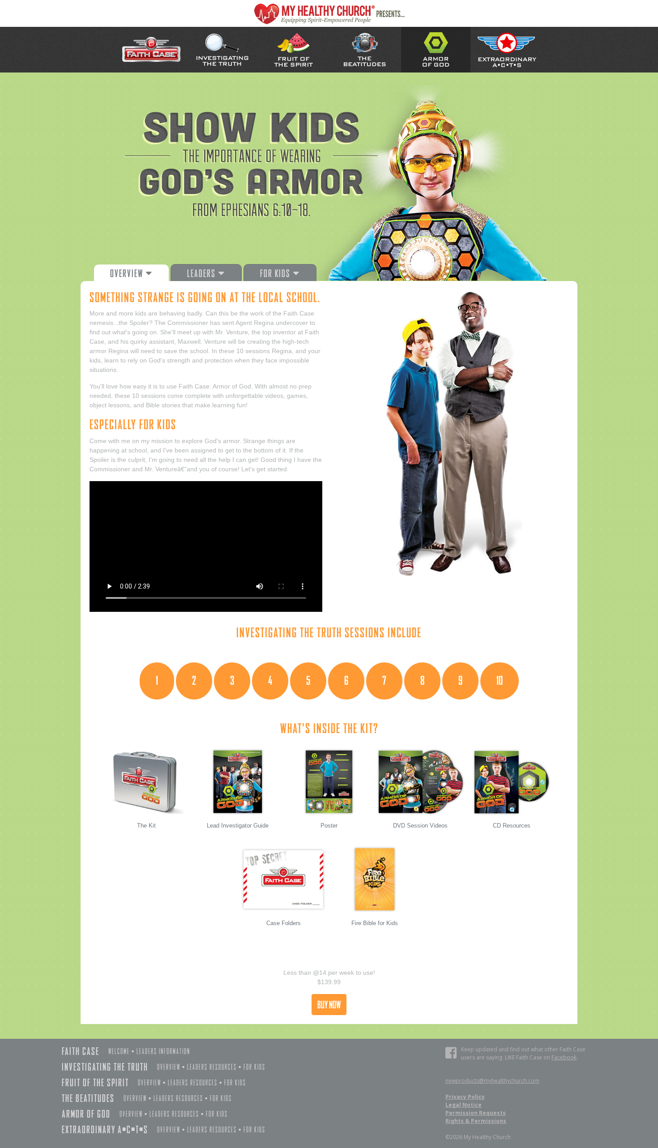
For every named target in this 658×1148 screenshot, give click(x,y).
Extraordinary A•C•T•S (105, 1129)
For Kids (254, 1067)
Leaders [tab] (202, 273)
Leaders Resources (212, 1067)
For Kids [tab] (276, 273)
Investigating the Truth (105, 1067)
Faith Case (80, 1051)
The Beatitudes (88, 1098)
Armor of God (86, 1114)
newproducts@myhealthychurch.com (492, 1080)
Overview (168, 1067)
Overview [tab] (127, 273)
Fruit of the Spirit (95, 1082)
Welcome (119, 1051)
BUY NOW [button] (329, 1005)
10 (499, 680)
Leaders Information (163, 1051)
